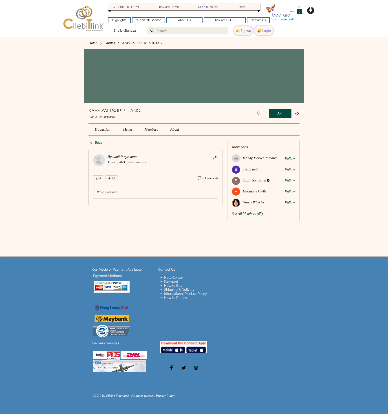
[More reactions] (111, 178)
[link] (102, 129)
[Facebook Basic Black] (171, 367)
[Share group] (297, 113)
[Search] (259, 113)
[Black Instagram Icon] (196, 367)
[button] (299, 10)
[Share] (215, 157)
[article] (155, 177)
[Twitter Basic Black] (183, 367)
